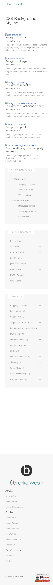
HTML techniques (25, 189)
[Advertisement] (26, 419)
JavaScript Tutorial (18, 263)
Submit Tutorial (12, 523)
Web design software (27, 211)
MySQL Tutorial (17, 275)
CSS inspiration (24, 195)
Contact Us (10, 544)
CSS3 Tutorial (16, 258)
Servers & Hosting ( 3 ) (20, 356)
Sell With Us (10, 534)
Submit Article (11, 517)
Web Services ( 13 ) (18, 379)
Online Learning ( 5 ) (19, 339)
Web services (23, 216)
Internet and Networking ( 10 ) (23, 328)
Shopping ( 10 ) (16, 362)
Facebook (9, 555)
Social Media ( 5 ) (17, 368)
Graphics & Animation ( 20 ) (22, 322)
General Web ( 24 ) (18, 316)
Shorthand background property (24, 148)
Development (20, 179)
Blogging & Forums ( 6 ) (20, 305)
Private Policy (11, 501)
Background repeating (18, 85)
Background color (15, 37)
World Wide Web (21, 200)
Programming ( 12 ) (18, 345)
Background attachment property (25, 106)
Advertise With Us (13, 539)
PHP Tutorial (15, 269)
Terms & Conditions (14, 507)
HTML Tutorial (16, 241)
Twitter (8, 561)
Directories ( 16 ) (17, 311)
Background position (17, 127)
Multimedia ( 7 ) (17, 334)
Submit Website (12, 528)
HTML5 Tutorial (17, 252)
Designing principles (26, 184)
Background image (16, 61)
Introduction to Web (26, 206)
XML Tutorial (15, 280)
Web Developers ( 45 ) (20, 373)
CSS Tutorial (15, 246)
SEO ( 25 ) (14, 351)
